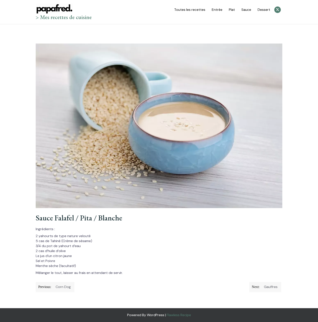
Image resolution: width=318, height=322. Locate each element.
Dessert (264, 9)
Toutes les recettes (189, 9)
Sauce (246, 9)
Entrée (217, 9)
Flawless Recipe (179, 315)
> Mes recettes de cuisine (64, 17)
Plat (232, 9)
